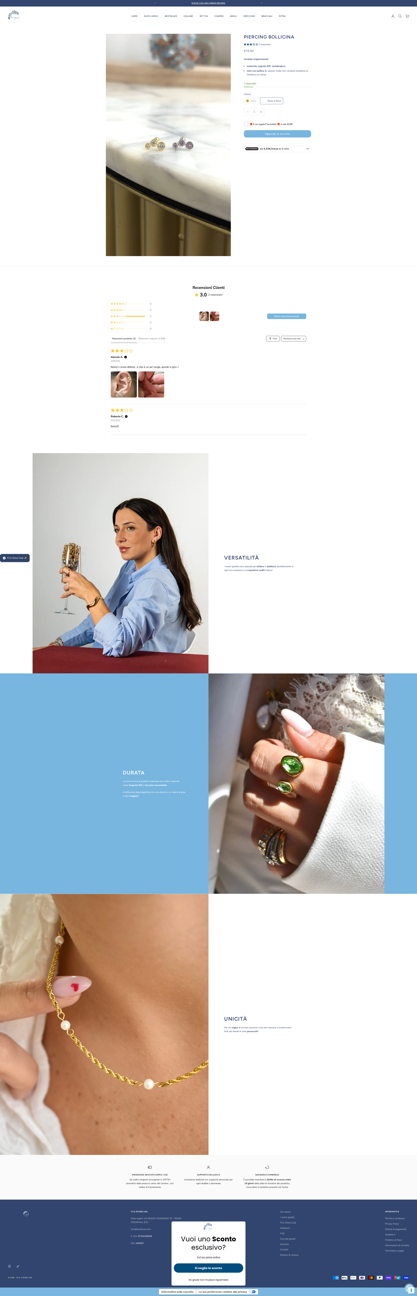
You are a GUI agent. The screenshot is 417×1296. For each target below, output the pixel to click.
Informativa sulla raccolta (177, 1291)
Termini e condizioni (395, 1218)
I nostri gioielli (287, 1217)
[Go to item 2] (214, 316)
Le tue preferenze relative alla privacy (223, 1291)
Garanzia (284, 1244)
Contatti (284, 1249)
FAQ (282, 1233)
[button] (251, 44)
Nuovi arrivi (151, 16)
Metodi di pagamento (396, 1229)
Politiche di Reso (393, 1240)
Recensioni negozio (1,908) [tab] (151, 338)
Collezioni (285, 1228)
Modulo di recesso (289, 1255)
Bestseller (171, 16)
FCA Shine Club (288, 1222)
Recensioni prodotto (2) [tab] (124, 338)
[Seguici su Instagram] (9, 1266)
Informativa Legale (394, 1250)
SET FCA (204, 16)
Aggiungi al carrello (277, 134)
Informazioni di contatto (397, 1245)
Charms (219, 16)
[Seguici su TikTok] (18, 1266)
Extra (282, 16)
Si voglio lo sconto (208, 1268)
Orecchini (249, 16)
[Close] (241, 1225)
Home (134, 16)
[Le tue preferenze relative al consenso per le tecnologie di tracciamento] (411, 1290)
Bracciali (267, 16)
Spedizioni (390, 1234)
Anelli (233, 16)
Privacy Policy (392, 1223)
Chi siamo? (285, 1211)
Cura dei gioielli (287, 1238)
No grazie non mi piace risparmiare (208, 1279)
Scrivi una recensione (286, 316)
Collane (188, 16)
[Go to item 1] (204, 316)
